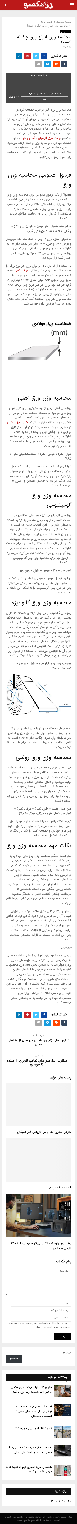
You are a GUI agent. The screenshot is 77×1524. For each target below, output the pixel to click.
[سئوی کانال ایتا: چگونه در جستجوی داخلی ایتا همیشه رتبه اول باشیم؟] (62, 1391)
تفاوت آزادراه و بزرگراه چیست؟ (33, 1428)
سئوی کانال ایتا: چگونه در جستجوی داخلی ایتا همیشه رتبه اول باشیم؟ (31, 1389)
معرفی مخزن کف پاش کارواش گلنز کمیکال (44, 1132)
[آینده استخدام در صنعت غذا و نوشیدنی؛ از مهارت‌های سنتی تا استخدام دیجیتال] (62, 1410)
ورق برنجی (21, 270)
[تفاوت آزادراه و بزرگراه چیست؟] (62, 1432)
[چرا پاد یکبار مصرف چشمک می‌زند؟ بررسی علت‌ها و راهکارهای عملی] (62, 1451)
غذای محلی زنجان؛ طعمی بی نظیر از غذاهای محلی (38, 1042)
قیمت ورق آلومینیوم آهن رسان (41, 138)
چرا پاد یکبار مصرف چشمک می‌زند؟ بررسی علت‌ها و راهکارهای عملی (30, 1450)
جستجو (67, 1352)
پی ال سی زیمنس (60, 1500)
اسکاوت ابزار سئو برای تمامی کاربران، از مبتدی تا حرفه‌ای (37, 1062)
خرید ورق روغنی (17, 422)
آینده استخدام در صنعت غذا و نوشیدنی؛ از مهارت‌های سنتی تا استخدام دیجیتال (33, 1411)
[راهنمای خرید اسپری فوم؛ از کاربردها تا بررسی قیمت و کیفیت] (62, 1470)
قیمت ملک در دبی (59, 1187)
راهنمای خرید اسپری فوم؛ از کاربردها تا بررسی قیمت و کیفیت (29, 1469)
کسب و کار (65, 31)
